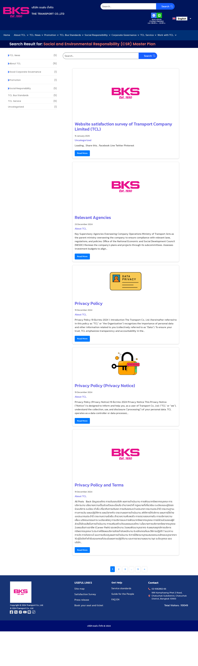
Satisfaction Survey (85, 594)
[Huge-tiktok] (34, 612)
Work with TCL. (165, 35)
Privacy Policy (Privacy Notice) (105, 385)
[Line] (159, 15)
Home (7, 35)
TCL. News (35, 35)
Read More (82, 153)
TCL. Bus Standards (70, 35)
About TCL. (20, 35)
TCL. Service (147, 35)
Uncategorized (83, 140)
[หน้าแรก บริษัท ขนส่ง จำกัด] (16, 12)
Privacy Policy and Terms (99, 485)
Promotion (50, 35)
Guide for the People (122, 594)
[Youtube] (25, 612)
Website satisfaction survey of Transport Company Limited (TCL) (123, 126)
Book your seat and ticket (88, 605)
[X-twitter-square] (16, 612)
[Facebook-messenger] (154, 15)
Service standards (121, 588)
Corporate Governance (124, 35)
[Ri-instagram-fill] (20, 612)
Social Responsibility (96, 35)
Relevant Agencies (93, 217)
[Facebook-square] (11, 612)
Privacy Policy (89, 303)
